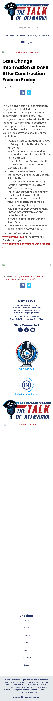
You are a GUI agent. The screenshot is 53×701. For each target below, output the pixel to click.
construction (25, 279)
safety (34, 279)
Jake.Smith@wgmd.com (29, 310)
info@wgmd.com (29, 305)
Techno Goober (32, 697)
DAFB (13, 276)
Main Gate (27, 276)
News (26, 627)
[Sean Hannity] (26, 266)
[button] (20, 330)
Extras (26, 665)
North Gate (38, 276)
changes (14, 279)
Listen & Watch (26, 657)
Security (6, 279)
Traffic (27, 642)
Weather (26, 635)
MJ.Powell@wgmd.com (29, 312)
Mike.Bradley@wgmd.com (29, 308)
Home (26, 620)
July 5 (19, 276)
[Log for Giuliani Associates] (26, 53)
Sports (26, 650)
